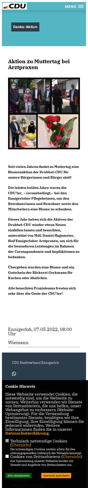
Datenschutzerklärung (27, 433)
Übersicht (20, 444)
